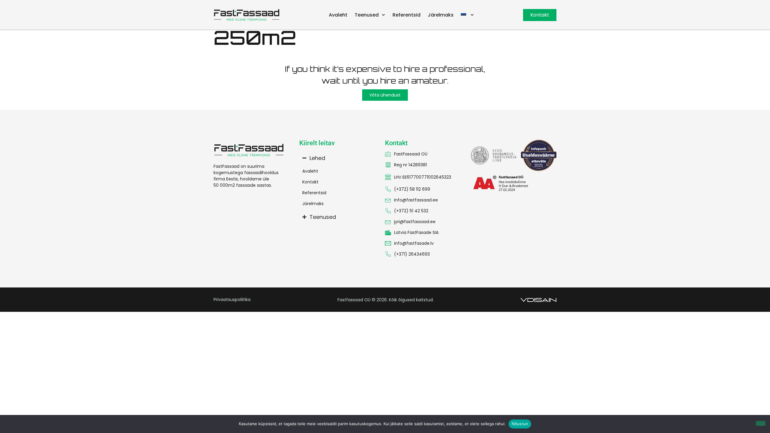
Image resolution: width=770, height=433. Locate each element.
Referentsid (406, 14)
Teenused (367, 14)
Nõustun (520, 423)
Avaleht (338, 14)
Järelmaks (441, 14)
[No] (760, 423)
